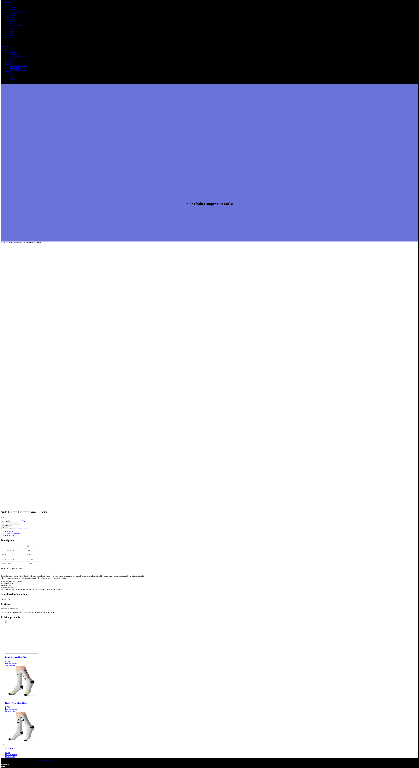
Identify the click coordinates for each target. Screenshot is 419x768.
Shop (7, 27)
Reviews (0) (9, 535)
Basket (12, 29)
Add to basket (6, 526)
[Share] (4, 764)
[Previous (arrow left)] (2, 766)
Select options (10, 665)
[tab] (211, 532)
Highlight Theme (47, 760)
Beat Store (13, 35)
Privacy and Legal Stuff (18, 25)
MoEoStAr (13, 9)
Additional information (13, 533)
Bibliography (14, 23)
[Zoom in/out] (8, 764)
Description (9, 532)
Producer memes (12, 242)
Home (7, 5)
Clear (24, 521)
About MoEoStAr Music (18, 21)
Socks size (4, 521)
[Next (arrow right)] (4, 766)
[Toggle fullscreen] (6, 764)
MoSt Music (7, 2)
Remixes (13, 13)
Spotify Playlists (10, 15)
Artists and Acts (10, 7)
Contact (8, 19)
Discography (9, 17)
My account (14, 31)
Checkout (13, 33)
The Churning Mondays (18, 11)
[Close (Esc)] (2, 764)
